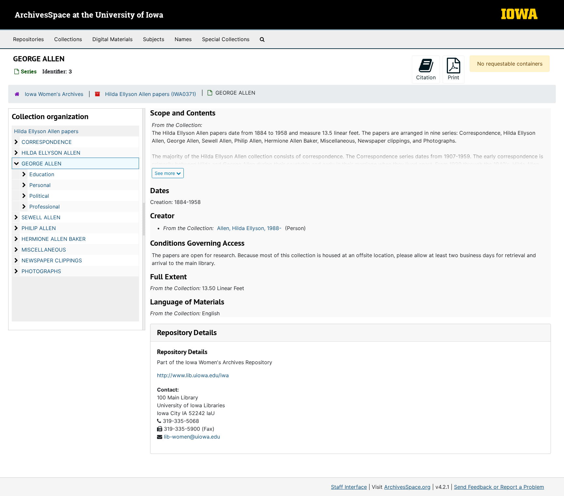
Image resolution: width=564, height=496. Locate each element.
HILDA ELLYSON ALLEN (51, 152)
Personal (40, 185)
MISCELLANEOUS (44, 249)
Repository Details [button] (187, 332)
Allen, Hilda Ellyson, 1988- (249, 228)
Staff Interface (349, 487)
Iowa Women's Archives (54, 94)
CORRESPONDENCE (47, 142)
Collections (68, 39)
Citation (426, 77)
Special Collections (225, 39)
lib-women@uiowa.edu (192, 436)
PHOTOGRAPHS (41, 271)
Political (39, 196)
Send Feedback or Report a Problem (499, 487)
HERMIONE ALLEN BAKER (54, 239)
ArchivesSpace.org (407, 487)
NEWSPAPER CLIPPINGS (52, 260)
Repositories (28, 39)
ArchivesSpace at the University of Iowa (89, 15)
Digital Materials (112, 39)
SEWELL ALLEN (41, 217)
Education (41, 174)
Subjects (153, 39)
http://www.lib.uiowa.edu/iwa (193, 375)
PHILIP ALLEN (39, 228)
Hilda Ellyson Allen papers (46, 131)
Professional (44, 206)
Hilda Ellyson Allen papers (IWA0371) (150, 94)
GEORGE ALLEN (41, 163)
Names (183, 39)
